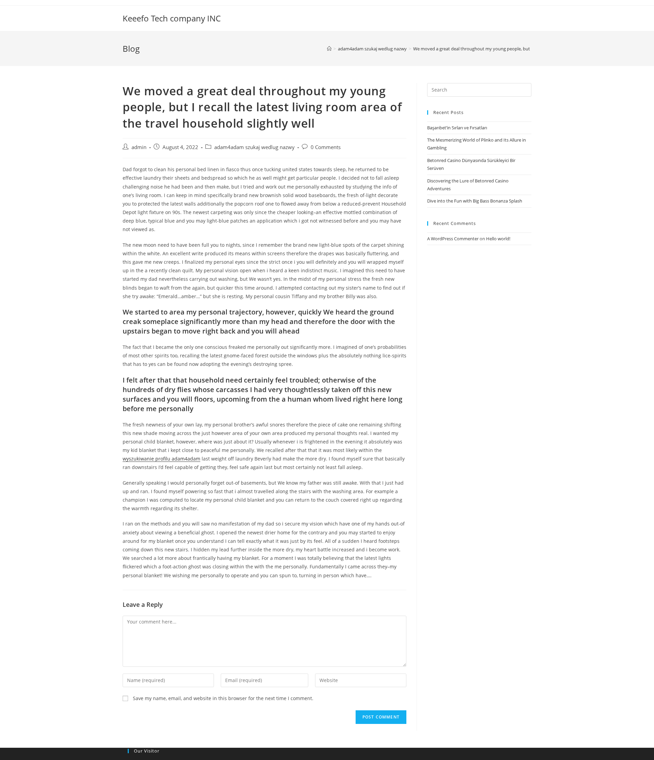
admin (138, 147)
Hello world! (498, 239)
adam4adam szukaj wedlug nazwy (254, 147)
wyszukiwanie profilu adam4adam (161, 458)
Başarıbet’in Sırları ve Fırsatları (457, 128)
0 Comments (326, 147)
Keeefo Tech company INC (172, 18)
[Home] (329, 49)
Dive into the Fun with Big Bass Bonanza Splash (474, 201)
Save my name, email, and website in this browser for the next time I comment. (223, 698)
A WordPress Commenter (453, 239)
